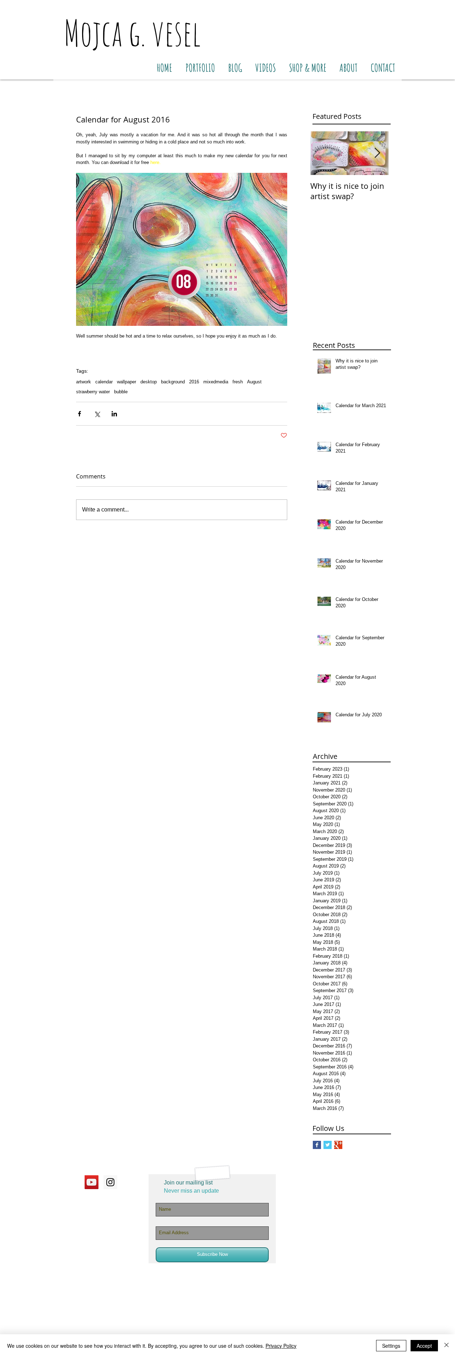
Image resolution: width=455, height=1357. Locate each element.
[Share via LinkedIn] (114, 413)
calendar (104, 381)
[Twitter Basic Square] (327, 1145)
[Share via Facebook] (79, 413)
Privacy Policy (281, 1345)
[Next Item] (377, 153)
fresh (237, 381)
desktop (148, 381)
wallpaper (126, 381)
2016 (194, 381)
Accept (424, 1345)
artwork (83, 381)
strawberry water (93, 391)
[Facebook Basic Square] (317, 1145)
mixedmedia (215, 381)
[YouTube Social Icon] (91, 1182)
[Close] (446, 1345)
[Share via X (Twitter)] (96, 413)
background (173, 381)
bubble (121, 391)
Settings (391, 1345)
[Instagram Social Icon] (110, 1182)
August (254, 381)
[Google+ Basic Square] (338, 1145)
